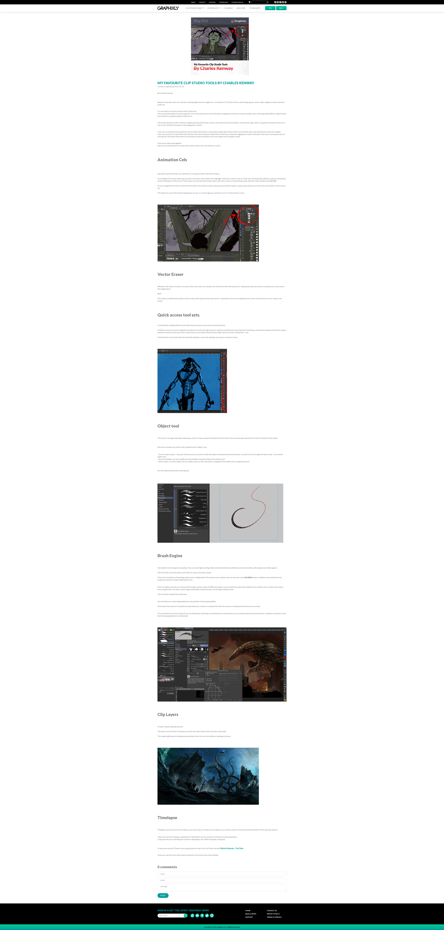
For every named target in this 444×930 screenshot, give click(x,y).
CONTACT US (272, 911)
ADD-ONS (240, 8)
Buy (281, 8)
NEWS (193, 2)
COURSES (228, 8)
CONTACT (202, 2)
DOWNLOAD (223, 2)
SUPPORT (212, 2)
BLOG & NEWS (250, 914)
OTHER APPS (255, 8)
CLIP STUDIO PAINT (194, 8)
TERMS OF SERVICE (274, 917)
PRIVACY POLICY (273, 914)
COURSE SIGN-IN (237, 2)
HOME (247, 911)
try (270, 8)
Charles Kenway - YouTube (231, 848)
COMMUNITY (213, 8)
